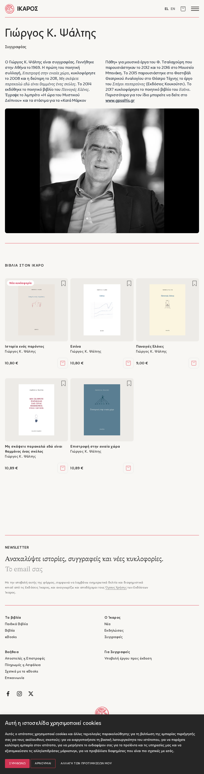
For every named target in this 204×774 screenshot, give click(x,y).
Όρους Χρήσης (115, 587)
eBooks (11, 637)
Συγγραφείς (113, 637)
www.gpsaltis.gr (120, 101)
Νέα (107, 624)
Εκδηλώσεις (114, 630)
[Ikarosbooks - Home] (53, 8)
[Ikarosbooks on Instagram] (19, 693)
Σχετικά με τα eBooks (21, 671)
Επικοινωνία (14, 678)
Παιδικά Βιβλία (16, 624)
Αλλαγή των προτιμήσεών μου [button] (86, 763)
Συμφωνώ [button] (17, 763)
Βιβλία (10, 630)
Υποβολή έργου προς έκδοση (128, 658)
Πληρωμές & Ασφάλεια (23, 665)
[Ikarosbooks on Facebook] (8, 694)
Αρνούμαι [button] (43, 763)
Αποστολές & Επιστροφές (25, 658)
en (173, 9)
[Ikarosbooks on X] (31, 694)
